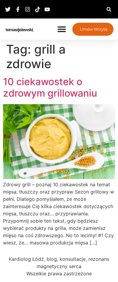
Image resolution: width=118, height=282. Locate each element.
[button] (108, 9)
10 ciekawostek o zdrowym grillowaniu (50, 87)
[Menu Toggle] (61, 29)
